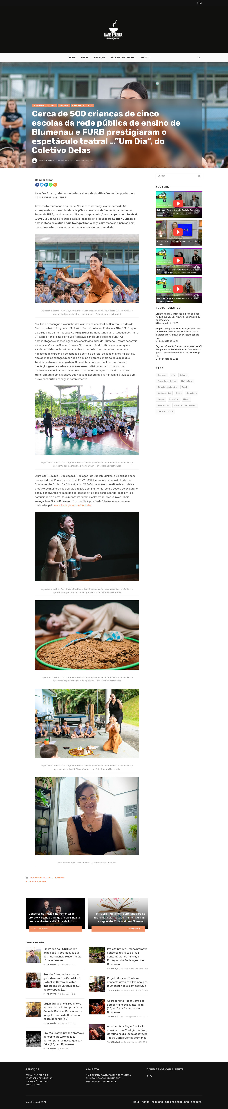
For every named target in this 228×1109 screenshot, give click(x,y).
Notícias (64, 106)
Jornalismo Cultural (44, 106)
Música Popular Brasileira (185, 405)
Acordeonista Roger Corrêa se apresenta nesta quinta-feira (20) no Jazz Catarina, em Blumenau (126, 1006)
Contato (145, 57)
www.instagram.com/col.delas (73, 505)
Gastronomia (163, 405)
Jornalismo (192, 393)
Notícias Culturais (82, 106)
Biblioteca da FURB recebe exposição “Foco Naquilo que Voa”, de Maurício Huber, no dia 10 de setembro (62, 954)
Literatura (173, 399)
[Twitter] (42, 185)
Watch (178, 203)
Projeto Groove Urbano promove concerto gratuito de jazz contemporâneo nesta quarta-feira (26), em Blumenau (63, 1038)
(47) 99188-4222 (107, 1081)
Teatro (179, 393)
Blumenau (162, 375)
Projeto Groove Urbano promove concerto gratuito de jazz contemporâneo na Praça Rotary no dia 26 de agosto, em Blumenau (127, 956)
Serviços (99, 57)
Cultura (183, 375)
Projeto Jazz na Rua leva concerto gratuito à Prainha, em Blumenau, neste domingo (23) (127, 982)
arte (173, 375)
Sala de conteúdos (122, 57)
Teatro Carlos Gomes (167, 381)
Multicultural (186, 381)
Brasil (184, 387)
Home (72, 57)
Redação (47, 161)
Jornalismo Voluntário (167, 387)
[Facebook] (37, 185)
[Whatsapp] (51, 185)
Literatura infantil (165, 411)
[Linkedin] (46, 185)
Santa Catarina (164, 393)
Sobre (84, 57)
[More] (55, 185)
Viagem (161, 399)
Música (186, 399)
